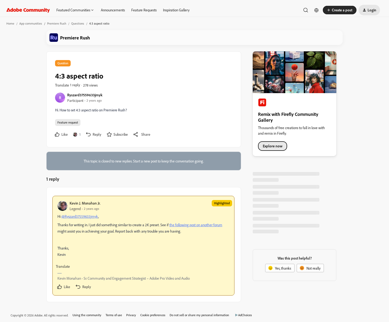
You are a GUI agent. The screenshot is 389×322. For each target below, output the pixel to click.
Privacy (131, 315)
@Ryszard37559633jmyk (79, 216)
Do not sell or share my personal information (199, 315)
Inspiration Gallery (176, 10)
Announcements (113, 10)
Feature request (67, 122)
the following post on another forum (195, 225)
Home (10, 23)
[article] (143, 246)
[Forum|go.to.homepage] (28, 10)
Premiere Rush (56, 23)
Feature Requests (144, 10)
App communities (30, 23)
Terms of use (114, 315)
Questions (77, 23)
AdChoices (245, 315)
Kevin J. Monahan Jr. (85, 203)
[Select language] (316, 10)
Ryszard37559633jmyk (84, 95)
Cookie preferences (152, 315)
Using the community (87, 315)
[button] (339, 10)
